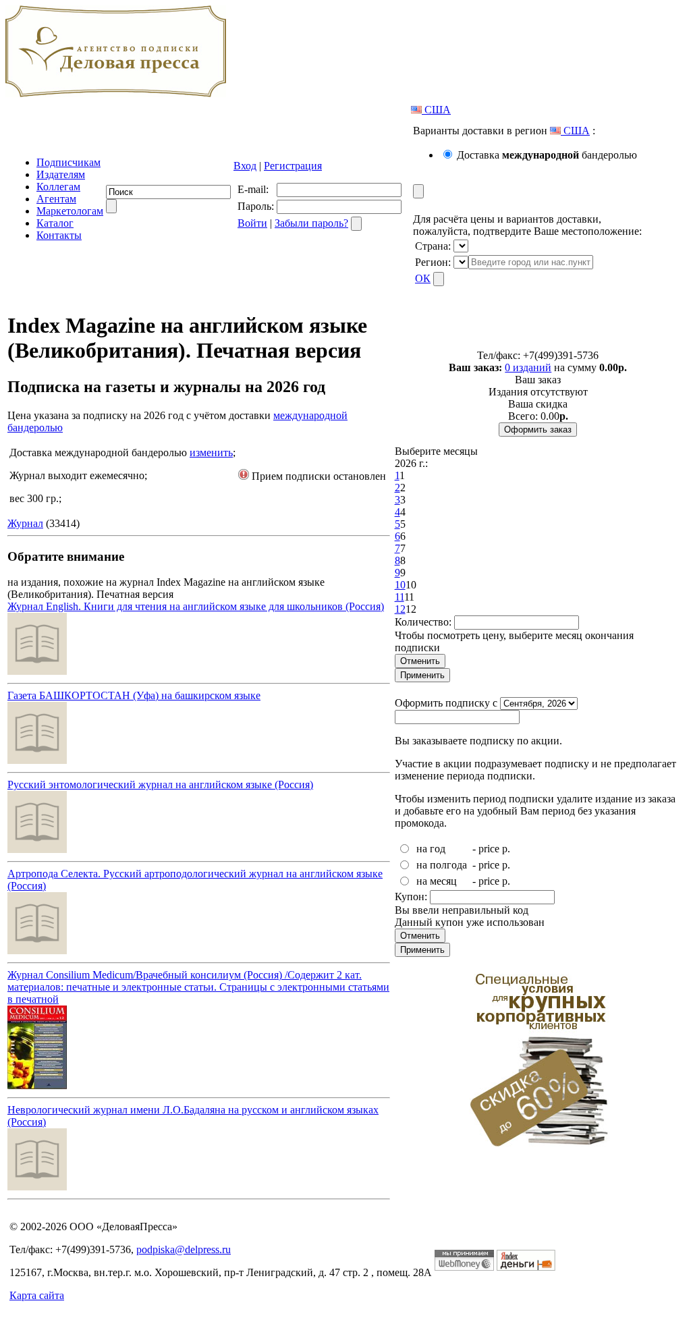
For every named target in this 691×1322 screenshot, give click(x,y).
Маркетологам (69, 211)
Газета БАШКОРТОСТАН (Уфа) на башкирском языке (133, 695)
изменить (211, 452)
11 (399, 597)
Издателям (60, 174)
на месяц (436, 881)
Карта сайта (36, 1295)
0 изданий (528, 367)
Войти (252, 223)
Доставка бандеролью (547, 155)
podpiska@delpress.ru (183, 1249)
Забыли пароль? (311, 223)
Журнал (25, 523)
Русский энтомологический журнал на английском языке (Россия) (160, 784)
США (436, 109)
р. (506, 848)
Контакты (59, 235)
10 (400, 584)
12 (400, 609)
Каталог (55, 223)
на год (430, 848)
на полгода (441, 865)
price (488, 848)
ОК (423, 278)
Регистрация (293, 165)
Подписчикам (68, 162)
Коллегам (58, 186)
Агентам (56, 198)
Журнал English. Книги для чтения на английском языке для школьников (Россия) (195, 606)
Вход (244, 165)
